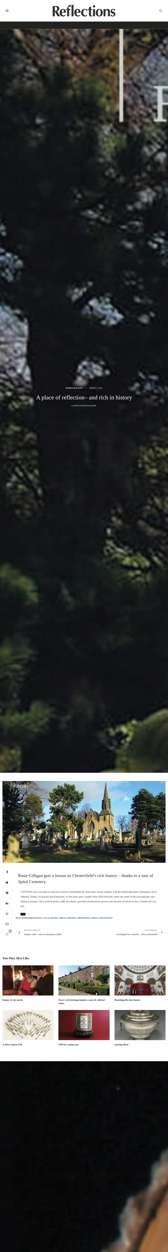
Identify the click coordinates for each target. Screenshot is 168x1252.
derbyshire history (31, 918)
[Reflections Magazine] (84, 10)
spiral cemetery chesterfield (75, 918)
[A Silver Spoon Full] (27, 1025)
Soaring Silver (122, 1044)
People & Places (74, 388)
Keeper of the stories (12, 1000)
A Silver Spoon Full (12, 1044)
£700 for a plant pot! (68, 1044)
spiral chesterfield (102, 918)
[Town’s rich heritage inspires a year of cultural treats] (83, 980)
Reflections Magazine (85, 406)
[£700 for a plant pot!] (83, 1025)
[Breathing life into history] (140, 980)
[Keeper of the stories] (27, 980)
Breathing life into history (127, 1000)
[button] (23, 914)
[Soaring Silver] (140, 1025)
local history (50, 918)
